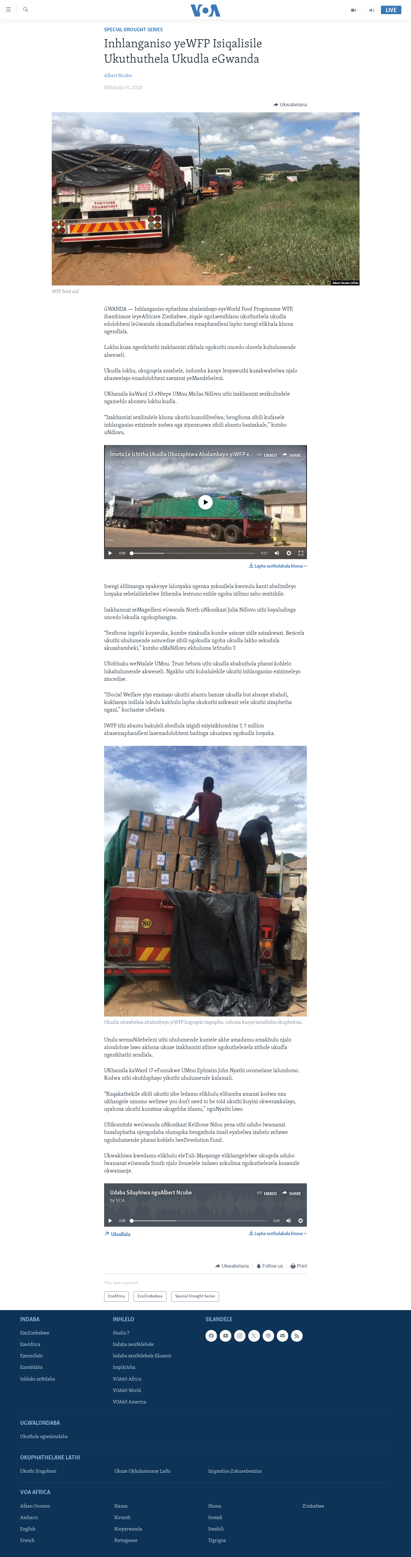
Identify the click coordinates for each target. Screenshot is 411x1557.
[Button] (290, 105)
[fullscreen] (301, 553)
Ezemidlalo (31, 1356)
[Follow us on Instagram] (240, 1335)
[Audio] (372, 10)
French (27, 1540)
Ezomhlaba (31, 1367)
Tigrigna (217, 1540)
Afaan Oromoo (35, 1506)
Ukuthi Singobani (38, 1471)
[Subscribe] (282, 1335)
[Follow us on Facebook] (211, 1335)
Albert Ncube (118, 75)
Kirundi (122, 1517)
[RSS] (296, 1335)
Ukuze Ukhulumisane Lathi (142, 1471)
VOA (120, 462)
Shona (214, 1506)
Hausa (121, 1506)
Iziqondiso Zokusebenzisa (235, 1471)
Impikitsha (124, 1367)
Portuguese (126, 1540)
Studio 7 (121, 1333)
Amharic (29, 1517)
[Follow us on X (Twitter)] (254, 1335)
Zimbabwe (313, 1506)
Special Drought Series (133, 30)
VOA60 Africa (127, 1379)
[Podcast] (268, 1335)
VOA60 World (127, 1390)
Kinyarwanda (128, 1529)
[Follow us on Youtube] (225, 1335)
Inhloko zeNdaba (37, 1379)
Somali (215, 1517)
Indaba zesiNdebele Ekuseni (142, 1356)
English (28, 1529)
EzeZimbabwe (34, 1333)
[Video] (354, 10)
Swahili (216, 1529)
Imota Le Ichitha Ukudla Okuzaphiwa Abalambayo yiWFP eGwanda (189, 455)
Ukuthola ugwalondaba (44, 1436)
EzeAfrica (30, 1344)
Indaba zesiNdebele (133, 1344)
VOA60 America (129, 1402)
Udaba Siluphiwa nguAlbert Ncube (151, 1193)
